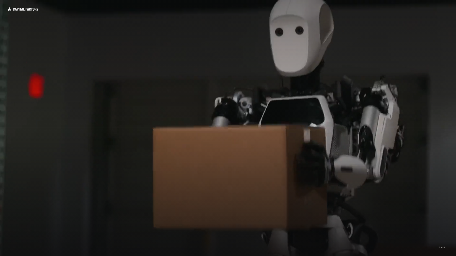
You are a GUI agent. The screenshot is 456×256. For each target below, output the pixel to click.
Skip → (444, 247)
